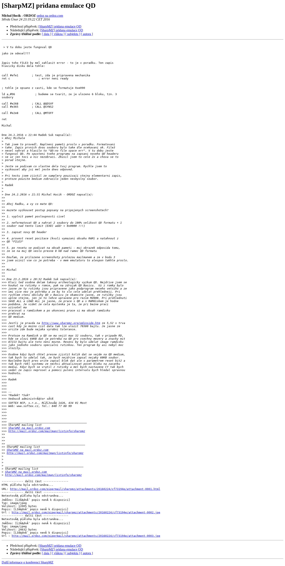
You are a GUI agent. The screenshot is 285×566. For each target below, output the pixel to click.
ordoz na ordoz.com (50, 15)
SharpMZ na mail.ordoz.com (29, 428)
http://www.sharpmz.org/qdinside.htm (71, 323)
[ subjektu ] (72, 34)
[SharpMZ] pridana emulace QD (59, 26)
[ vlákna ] (58, 34)
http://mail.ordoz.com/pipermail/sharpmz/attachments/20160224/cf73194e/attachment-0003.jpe (86, 535)
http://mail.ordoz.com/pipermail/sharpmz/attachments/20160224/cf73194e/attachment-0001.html (85, 489)
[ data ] (46, 34)
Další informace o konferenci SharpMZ (27, 562)
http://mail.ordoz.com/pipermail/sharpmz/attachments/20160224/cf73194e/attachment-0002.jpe (86, 512)
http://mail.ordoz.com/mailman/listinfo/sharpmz (46, 431)
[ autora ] (87, 34)
